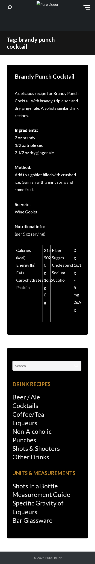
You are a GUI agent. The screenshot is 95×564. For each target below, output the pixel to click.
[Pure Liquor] (48, 4)
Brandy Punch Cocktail (44, 76)
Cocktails (25, 405)
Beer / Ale (26, 397)
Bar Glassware (32, 520)
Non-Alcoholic (32, 431)
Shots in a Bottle (35, 486)
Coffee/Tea (28, 414)
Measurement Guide (41, 494)
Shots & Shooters (36, 448)
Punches (24, 440)
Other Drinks (30, 457)
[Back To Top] (82, 551)
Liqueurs (24, 423)
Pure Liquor (53, 558)
